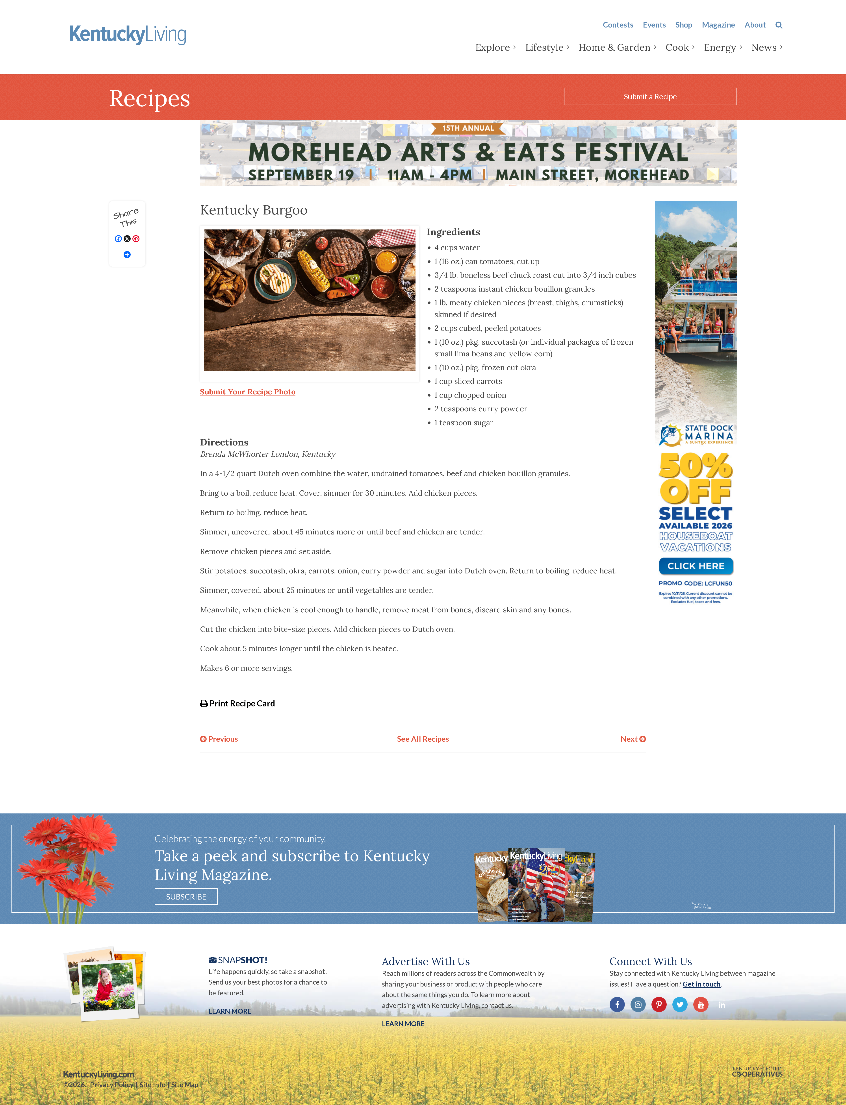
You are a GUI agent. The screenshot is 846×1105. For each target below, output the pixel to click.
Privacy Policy (112, 1084)
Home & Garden (614, 47)
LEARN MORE (403, 1023)
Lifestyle (544, 47)
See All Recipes (423, 738)
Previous (222, 738)
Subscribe (186, 896)
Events (654, 24)
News (764, 47)
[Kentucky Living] (141, 39)
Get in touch (702, 984)
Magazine (718, 24)
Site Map (185, 1084)
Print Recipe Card (241, 703)
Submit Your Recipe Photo (247, 391)
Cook (677, 47)
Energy (720, 47)
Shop (683, 24)
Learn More (230, 1011)
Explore (492, 47)
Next (630, 738)
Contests (618, 24)
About (755, 24)
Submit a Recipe (650, 96)
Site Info (153, 1084)
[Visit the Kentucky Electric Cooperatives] (757, 1072)
